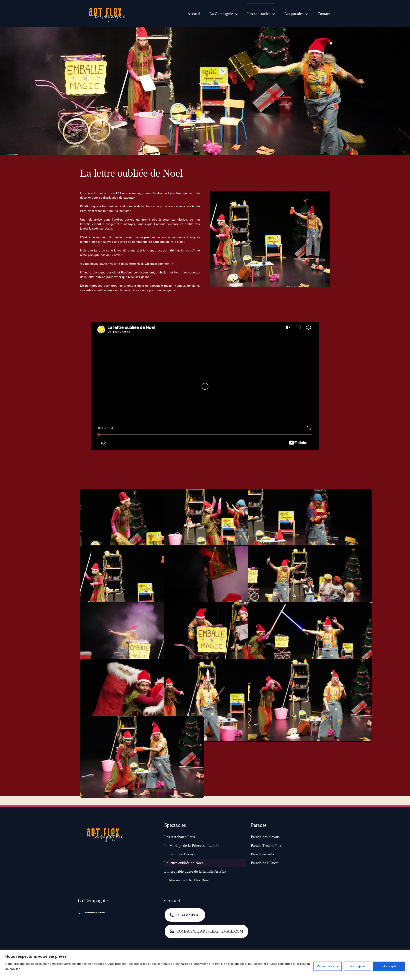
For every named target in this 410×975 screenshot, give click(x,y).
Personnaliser (326, 966)
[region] (205, 962)
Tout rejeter (357, 966)
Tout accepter (388, 966)
